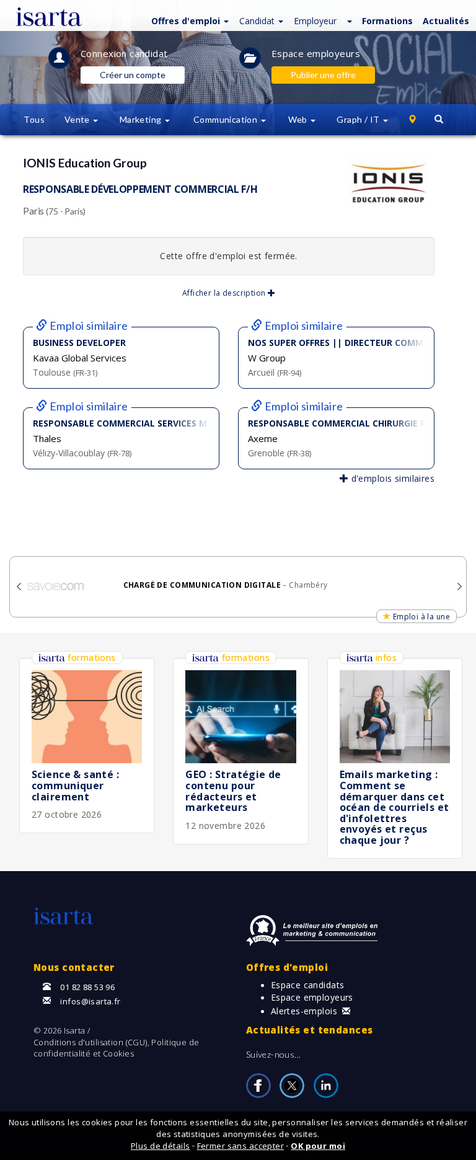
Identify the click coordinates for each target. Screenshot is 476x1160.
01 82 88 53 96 (87, 987)
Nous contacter (74, 967)
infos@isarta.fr (90, 1001)
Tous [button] (34, 119)
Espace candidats (308, 985)
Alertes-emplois (304, 1011)
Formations (387, 21)
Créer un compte (132, 74)
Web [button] (299, 119)
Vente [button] (78, 119)
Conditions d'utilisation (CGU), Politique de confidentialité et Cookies (116, 1048)
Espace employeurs (315, 53)
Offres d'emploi (287, 967)
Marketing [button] (142, 119)
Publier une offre (323, 74)
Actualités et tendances (309, 1030)
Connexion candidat (124, 53)
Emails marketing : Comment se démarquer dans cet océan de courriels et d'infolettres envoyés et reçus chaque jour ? (394, 807)
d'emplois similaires (391, 478)
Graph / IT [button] (359, 119)
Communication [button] (226, 119)
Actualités (446, 21)
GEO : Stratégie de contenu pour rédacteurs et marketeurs (233, 791)
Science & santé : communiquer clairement (75, 785)
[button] (188, 20)
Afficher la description (225, 293)
